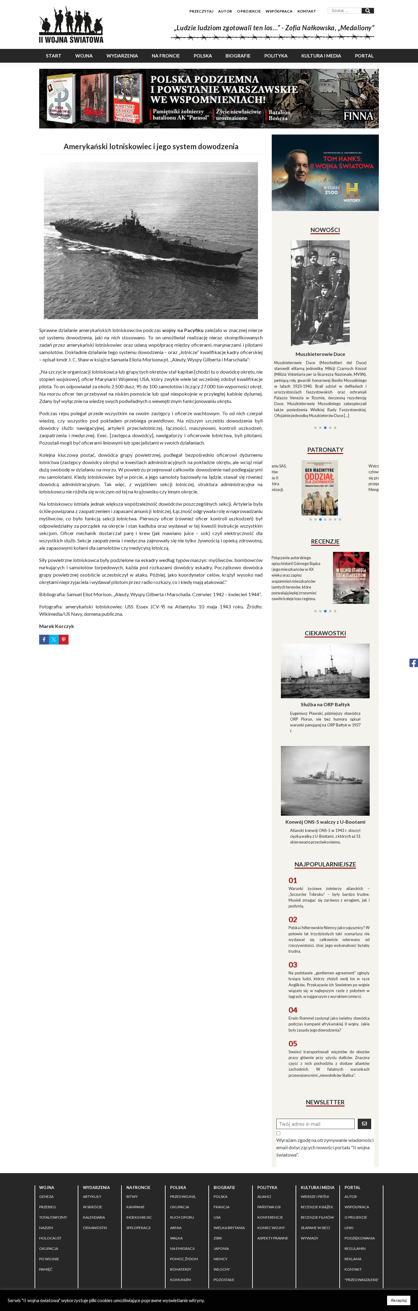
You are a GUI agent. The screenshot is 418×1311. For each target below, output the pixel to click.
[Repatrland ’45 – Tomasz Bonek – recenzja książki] (352, 504)
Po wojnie (49, 1204)
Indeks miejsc (139, 1163)
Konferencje (270, 1163)
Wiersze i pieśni (315, 1142)
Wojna (84, 55)
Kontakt (306, 11)
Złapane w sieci (315, 1173)
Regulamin (355, 1194)
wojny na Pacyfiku (182, 330)
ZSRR (218, 1183)
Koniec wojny (271, 1173)
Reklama (353, 1204)
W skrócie (92, 1152)
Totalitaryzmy (53, 1163)
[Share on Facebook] (44, 639)
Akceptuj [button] (399, 1300)
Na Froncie (166, 55)
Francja (222, 1152)
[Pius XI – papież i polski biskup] (325, 276)
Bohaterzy (180, 1215)
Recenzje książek (317, 1152)
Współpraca (279, 11)
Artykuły (92, 1142)
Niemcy (220, 1204)
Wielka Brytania (229, 1173)
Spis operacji (138, 1173)
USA (217, 1163)
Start (54, 55)
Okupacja (48, 1194)
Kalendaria (94, 1163)
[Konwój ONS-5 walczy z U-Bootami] (325, 726)
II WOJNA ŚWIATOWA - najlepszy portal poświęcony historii (110, 1248)
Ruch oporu (182, 1163)
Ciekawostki (95, 1173)
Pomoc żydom (184, 1204)
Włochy (222, 1215)
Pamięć (45, 1215)
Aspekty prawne (272, 1183)
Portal (364, 55)
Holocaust (50, 1183)
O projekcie (249, 11)
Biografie (238, 55)
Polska (203, 55)
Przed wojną (182, 1142)
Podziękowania (360, 1183)
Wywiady (309, 1183)
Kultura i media (321, 55)
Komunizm (180, 1225)
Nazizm (46, 1173)
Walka (176, 1183)
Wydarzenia (122, 55)
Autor (225, 11)
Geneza (46, 1142)
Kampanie (135, 1152)
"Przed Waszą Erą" (362, 1225)
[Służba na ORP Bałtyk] (325, 616)
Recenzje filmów (317, 1163)
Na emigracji (182, 1194)
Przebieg (47, 1152)
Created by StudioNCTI (293, 1248)
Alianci (264, 1142)
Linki (349, 1173)
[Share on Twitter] (54, 639)
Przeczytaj (201, 11)
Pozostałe (224, 1225)
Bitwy (132, 1142)
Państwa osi (269, 1152)
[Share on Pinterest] (64, 639)
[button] (315, 354)
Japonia (221, 1194)
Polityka (276, 55)
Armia (175, 1173)
